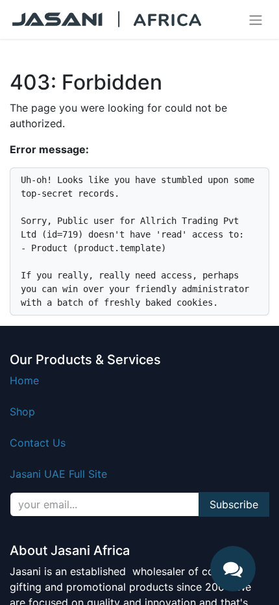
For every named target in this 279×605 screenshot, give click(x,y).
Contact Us (38, 442)
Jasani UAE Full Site (58, 473)
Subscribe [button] (234, 504)
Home (24, 380)
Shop (22, 411)
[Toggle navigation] (255, 19)
